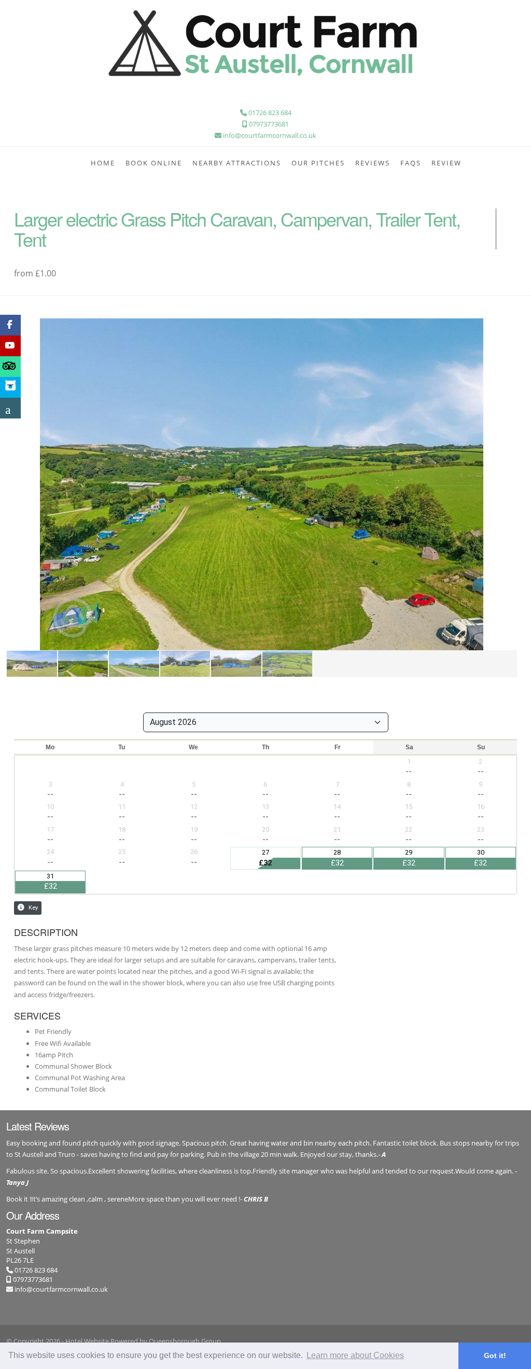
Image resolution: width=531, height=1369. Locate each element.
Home (103, 162)
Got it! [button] (495, 1355)
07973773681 (32, 1279)
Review (446, 162)
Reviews (372, 162)
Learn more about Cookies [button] (355, 1355)
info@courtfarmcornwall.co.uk (61, 1289)
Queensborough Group (185, 1341)
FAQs (410, 162)
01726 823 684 (35, 1270)
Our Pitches (318, 162)
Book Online (153, 162)
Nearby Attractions (236, 162)
